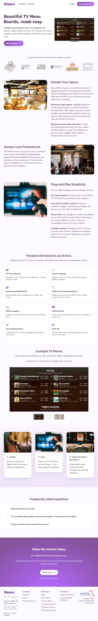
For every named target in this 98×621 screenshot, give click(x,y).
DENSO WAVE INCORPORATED (10, 608)
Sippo (9, 4)
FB (5, 597)
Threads (14, 597)
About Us (26, 595)
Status (25, 598)
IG (8, 597)
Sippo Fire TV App (67, 595)
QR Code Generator (48, 610)
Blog (43, 595)
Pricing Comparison (48, 604)
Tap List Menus (47, 601)
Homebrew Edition (48, 607)
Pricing (31, 4)
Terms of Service (29, 601)
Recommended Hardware (66, 599)
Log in (72, 4)
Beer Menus (45, 598)
